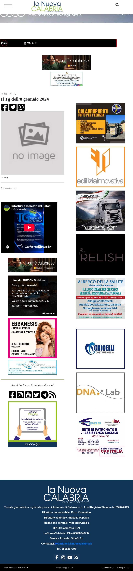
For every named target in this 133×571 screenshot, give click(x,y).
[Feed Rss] (76, 558)
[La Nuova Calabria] (47, 6)
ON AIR (31, 43)
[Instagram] (63, 558)
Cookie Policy (108, 567)
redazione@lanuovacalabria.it (73, 543)
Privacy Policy (123, 567)
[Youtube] (69, 558)
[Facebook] (57, 558)
